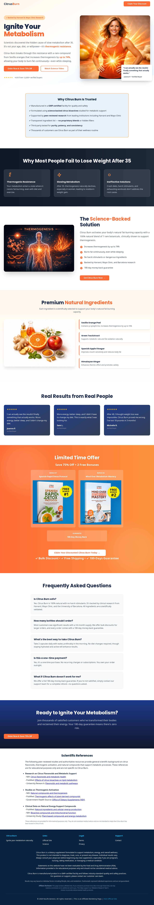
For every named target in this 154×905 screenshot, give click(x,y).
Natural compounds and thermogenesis (49, 793)
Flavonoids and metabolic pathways (61, 783)
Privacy (82, 844)
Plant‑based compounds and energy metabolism (64, 816)
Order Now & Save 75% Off (21, 69)
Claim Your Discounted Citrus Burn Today (77, 552)
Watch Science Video (54, 69)
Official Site (47, 840)
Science (46, 844)
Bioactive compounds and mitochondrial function (53, 812)
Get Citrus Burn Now (94, 278)
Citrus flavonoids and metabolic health (48, 776)
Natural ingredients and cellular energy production (58, 809)
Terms (81, 840)
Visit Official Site (110, 899)
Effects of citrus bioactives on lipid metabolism (56, 780)
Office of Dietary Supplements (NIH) (68, 799)
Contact (118, 840)
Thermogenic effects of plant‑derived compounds (57, 796)
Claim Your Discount (137, 4)
